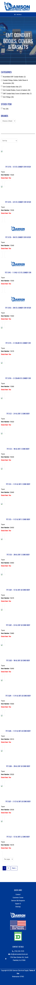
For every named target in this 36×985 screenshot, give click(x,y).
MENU (19, 14)
